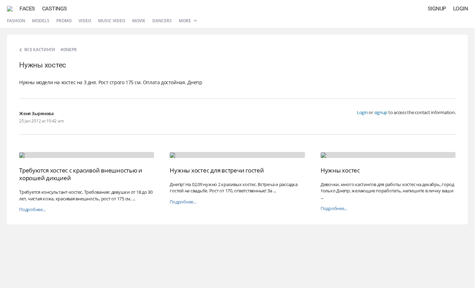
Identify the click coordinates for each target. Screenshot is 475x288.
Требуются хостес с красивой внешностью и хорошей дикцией (80, 174)
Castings (54, 8)
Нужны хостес (340, 170)
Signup (437, 8)
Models (40, 21)
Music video (111, 21)
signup (381, 112)
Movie (138, 21)
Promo (64, 21)
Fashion (16, 21)
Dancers (162, 21)
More (185, 21)
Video (85, 21)
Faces (27, 8)
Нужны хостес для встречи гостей (217, 170)
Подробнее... (32, 209)
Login (460, 8)
